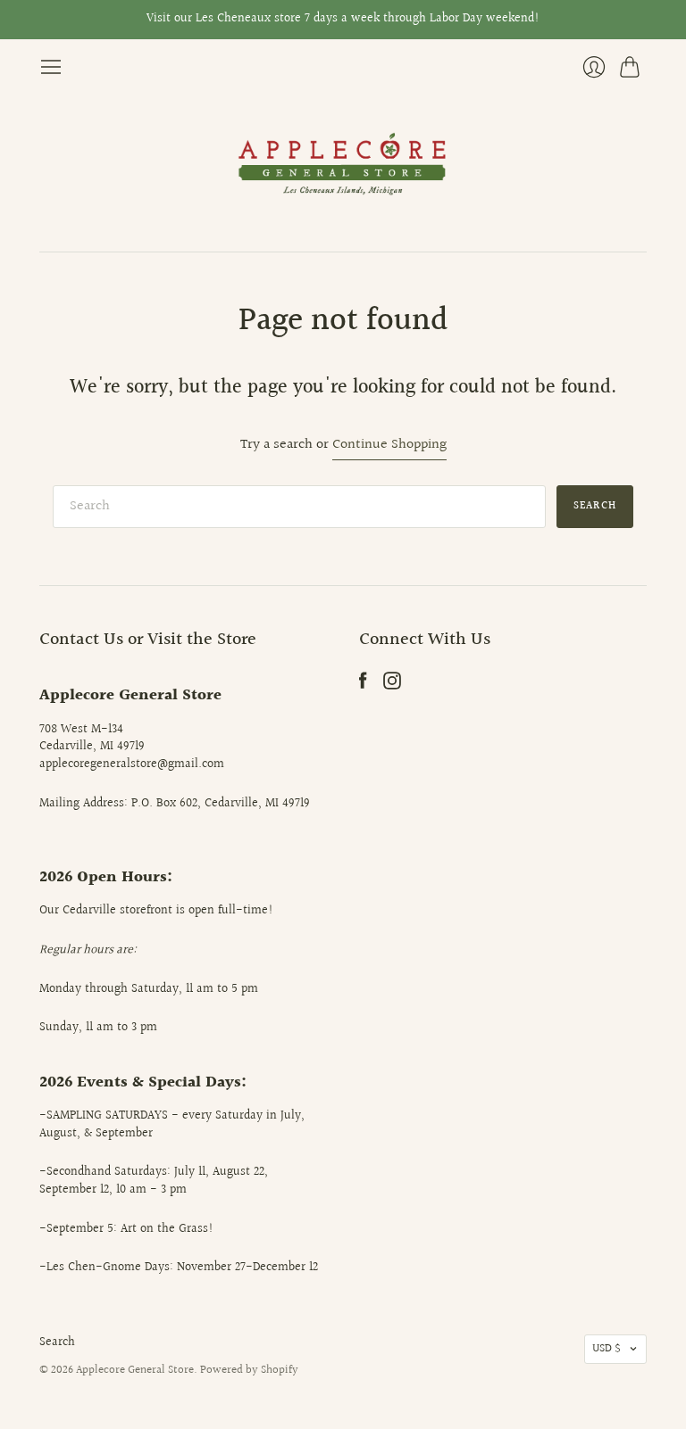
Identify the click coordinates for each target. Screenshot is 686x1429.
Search (57, 1342)
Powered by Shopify (249, 1370)
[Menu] (51, 67)
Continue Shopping (389, 445)
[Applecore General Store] (343, 165)
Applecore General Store (135, 1370)
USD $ (606, 1349)
